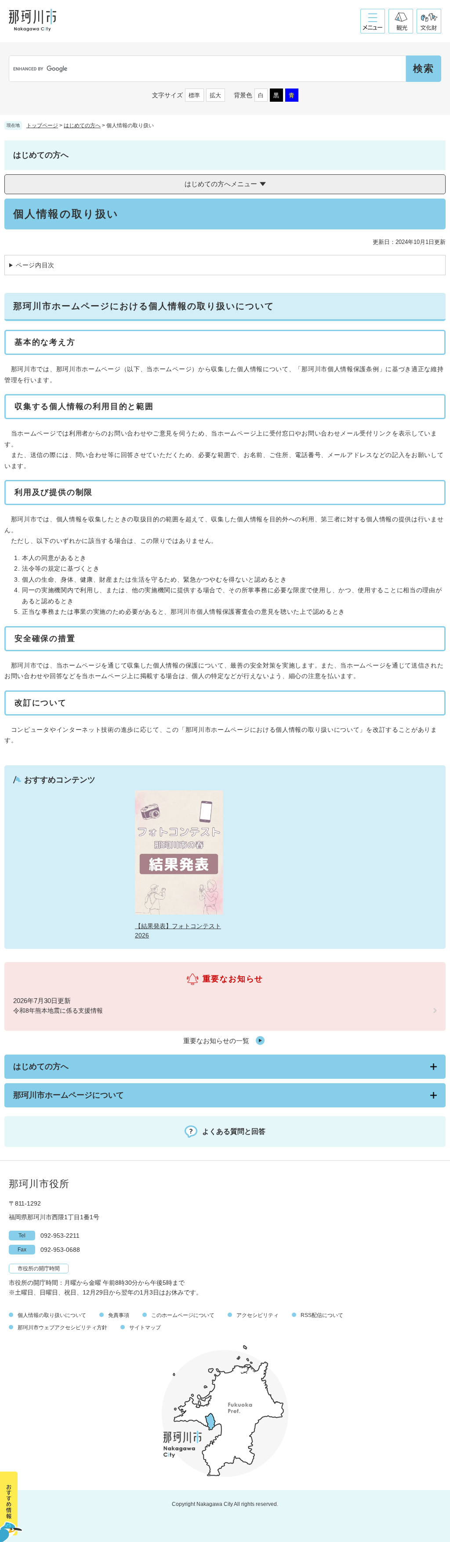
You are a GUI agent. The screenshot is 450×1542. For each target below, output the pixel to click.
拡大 (215, 95)
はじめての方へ (82, 125)
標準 (194, 95)
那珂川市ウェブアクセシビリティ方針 (62, 1327)
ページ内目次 (35, 265)
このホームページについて (182, 1315)
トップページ (42, 125)
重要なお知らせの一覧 (216, 1040)
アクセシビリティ (257, 1315)
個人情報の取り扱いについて (52, 1315)
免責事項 (118, 1315)
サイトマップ (145, 1327)
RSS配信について (322, 1315)
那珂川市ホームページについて (68, 1095)
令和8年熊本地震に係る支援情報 (58, 1010)
